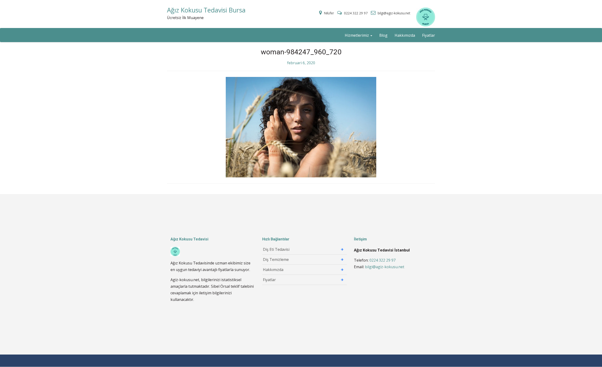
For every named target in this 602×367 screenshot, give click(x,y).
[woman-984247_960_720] (301, 126)
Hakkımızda (405, 35)
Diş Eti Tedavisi (276, 249)
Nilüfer (329, 13)
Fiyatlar (428, 35)
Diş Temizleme (276, 259)
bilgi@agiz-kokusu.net (393, 13)
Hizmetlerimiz (357, 35)
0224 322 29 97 (355, 13)
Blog (383, 35)
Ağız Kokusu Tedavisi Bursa (206, 10)
